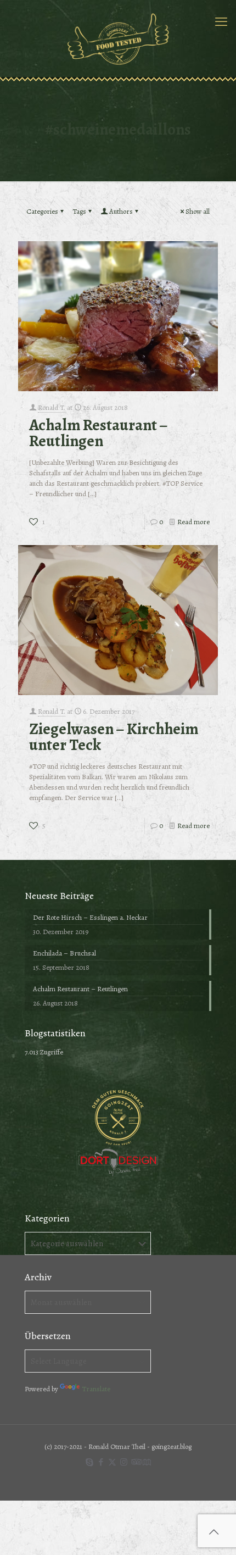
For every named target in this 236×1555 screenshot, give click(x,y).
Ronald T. (51, 407)
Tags (79, 211)
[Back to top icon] (213, 1532)
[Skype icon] (89, 1462)
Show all (198, 211)
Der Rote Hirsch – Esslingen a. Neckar (90, 917)
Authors (121, 211)
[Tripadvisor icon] (135, 1462)
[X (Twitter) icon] (112, 1462)
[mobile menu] (221, 22)
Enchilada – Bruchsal (64, 953)
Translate (96, 1388)
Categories (42, 211)
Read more (193, 521)
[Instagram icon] (124, 1462)
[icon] (147, 1462)
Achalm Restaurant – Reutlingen (98, 433)
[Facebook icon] (101, 1462)
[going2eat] (118, 38)
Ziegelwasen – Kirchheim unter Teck (113, 737)
